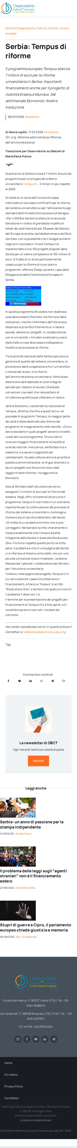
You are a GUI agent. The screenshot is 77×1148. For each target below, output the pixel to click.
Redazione (32, 117)
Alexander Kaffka (25, 887)
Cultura (41, 28)
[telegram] (53, 1039)
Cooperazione (25, 28)
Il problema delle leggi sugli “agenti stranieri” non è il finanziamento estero (33, 876)
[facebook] (26, 1039)
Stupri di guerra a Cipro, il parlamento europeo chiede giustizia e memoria (35, 927)
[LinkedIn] (31, 680)
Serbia (9, 28)
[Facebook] (8, 680)
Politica (53, 28)
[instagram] (17, 1039)
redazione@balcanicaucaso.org (44, 632)
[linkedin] (44, 1039)
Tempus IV (30, 184)
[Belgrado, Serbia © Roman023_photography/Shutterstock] (18, 799)
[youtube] (35, 1039)
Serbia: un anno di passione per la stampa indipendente (32, 824)
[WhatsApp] (41, 680)
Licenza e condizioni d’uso (36, 1120)
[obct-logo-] (35, 972)
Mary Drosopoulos (26, 936)
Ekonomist (51, 132)
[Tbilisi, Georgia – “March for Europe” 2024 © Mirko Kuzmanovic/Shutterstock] (18, 848)
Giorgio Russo (23, 833)
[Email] (64, 680)
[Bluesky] (19, 680)
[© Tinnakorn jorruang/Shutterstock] (18, 902)
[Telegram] (52, 680)
